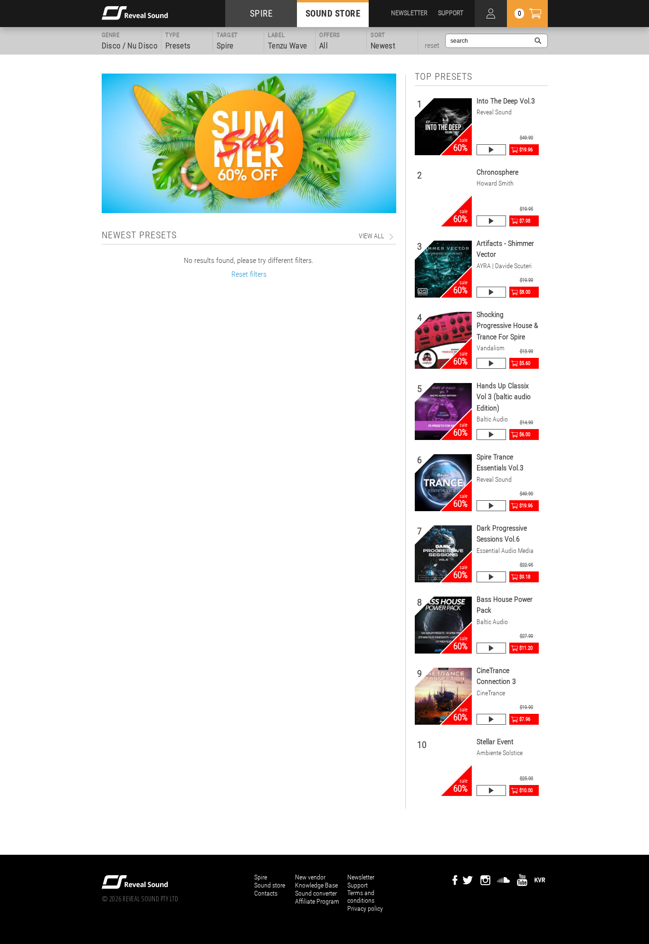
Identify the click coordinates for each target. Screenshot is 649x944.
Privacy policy (365, 908)
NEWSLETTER (409, 13)
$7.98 (524, 221)
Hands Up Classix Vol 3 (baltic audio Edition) (504, 396)
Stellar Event (495, 741)
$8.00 (524, 292)
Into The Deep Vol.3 (506, 100)
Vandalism (491, 348)
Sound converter (316, 893)
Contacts (265, 893)
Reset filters (249, 274)
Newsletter (360, 877)
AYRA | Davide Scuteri (504, 266)
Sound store (269, 885)
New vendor (310, 877)
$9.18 (524, 577)
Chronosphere (497, 172)
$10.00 (526, 790)
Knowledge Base (316, 885)
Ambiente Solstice (500, 753)
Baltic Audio (492, 419)
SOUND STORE (333, 13)
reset (432, 45)
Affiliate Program (317, 901)
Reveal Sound (494, 112)
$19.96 (526, 150)
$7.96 (524, 719)
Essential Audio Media (505, 551)
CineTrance (491, 693)
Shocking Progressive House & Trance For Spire (507, 325)
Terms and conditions (360, 896)
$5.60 (524, 363)
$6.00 (524, 434)
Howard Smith (495, 183)
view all (371, 236)
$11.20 (526, 648)
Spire (260, 877)
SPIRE (261, 13)
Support (357, 885)
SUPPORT (450, 13)
